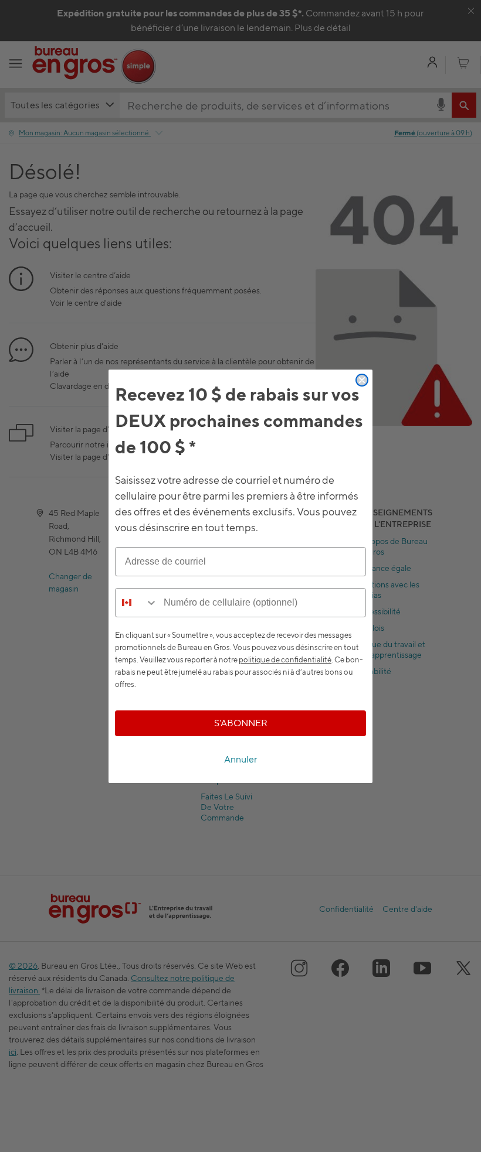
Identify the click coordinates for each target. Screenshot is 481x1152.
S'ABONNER (240, 723)
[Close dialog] (362, 380)
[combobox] (137, 603)
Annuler (241, 759)
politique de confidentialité (285, 659)
